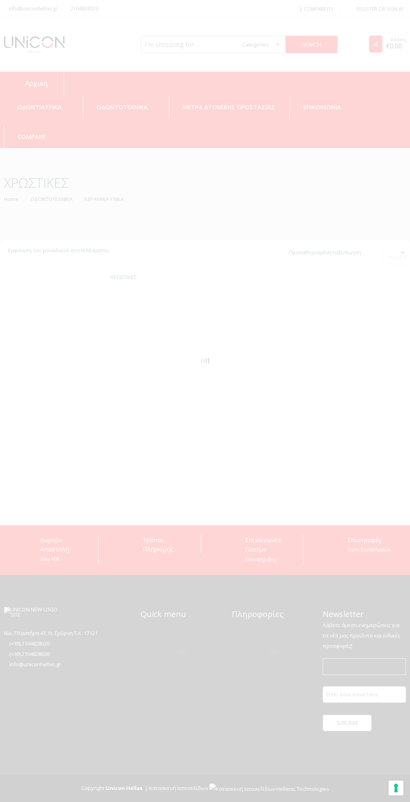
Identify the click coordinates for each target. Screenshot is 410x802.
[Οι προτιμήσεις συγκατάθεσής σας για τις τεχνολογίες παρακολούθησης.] (396, 788)
